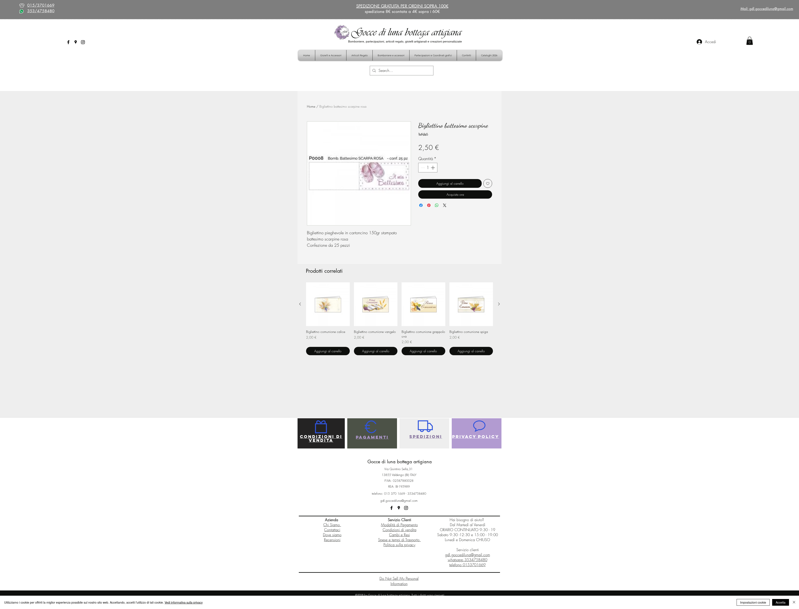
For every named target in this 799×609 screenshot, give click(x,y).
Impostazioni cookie (753, 602)
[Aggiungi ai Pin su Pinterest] (428, 205)
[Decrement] (422, 167)
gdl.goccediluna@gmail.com (399, 501)
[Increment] (433, 167)
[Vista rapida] (328, 304)
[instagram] (83, 42)
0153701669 (474, 564)
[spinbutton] (428, 167)
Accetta (780, 602)
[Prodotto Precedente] (300, 303)
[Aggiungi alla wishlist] (487, 183)
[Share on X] (444, 205)
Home (311, 106)
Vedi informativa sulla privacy (184, 602)
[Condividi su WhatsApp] (436, 205)
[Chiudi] (794, 602)
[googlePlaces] (75, 42)
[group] (399, 318)
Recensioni (332, 539)
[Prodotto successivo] (498, 303)
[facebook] (68, 42)
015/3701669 (41, 5)
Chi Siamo (332, 524)
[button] (749, 41)
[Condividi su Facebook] (420, 205)
